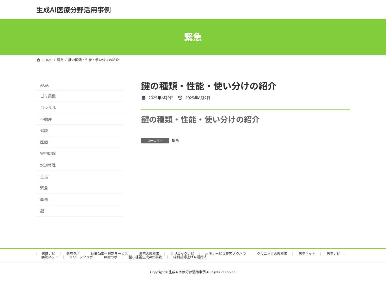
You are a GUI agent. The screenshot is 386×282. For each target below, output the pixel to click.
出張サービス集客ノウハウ (225, 253)
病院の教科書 (149, 253)
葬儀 (44, 199)
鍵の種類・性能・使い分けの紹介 (200, 119)
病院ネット (306, 253)
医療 (44, 142)
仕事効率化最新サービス (109, 253)
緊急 (175, 141)
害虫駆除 (48, 153)
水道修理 (48, 165)
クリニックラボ (81, 257)
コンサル (48, 107)
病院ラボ (73, 253)
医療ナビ (48, 253)
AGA (44, 85)
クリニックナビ (182, 253)
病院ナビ (333, 253)
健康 (44, 130)
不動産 (46, 119)
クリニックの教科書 (272, 253)
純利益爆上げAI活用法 (190, 257)
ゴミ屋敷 (48, 96)
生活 (44, 176)
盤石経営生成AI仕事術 (145, 257)
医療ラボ (111, 257)
